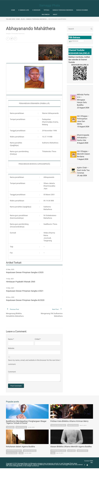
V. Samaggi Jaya (23, 10)
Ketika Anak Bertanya (29, 450)
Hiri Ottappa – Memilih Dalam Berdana (83, 154)
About (55, 14)
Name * (11, 339)
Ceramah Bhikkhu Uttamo (58, 425)
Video (21, 453)
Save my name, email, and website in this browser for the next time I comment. (34, 362)
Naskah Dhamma (82, 10)
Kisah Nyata (10, 427)
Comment (12, 372)
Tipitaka (46, 10)
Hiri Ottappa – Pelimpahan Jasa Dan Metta (83, 120)
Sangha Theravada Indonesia (63, 10)
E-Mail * (38, 339)
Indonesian (75, 41)
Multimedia (46, 14)
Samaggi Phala (49, 5)
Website (11, 348)
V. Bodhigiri (36, 10)
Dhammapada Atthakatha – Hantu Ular (83, 137)
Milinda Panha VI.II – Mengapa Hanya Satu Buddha (83, 99)
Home (13, 10)
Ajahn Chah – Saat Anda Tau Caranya (83, 170)
